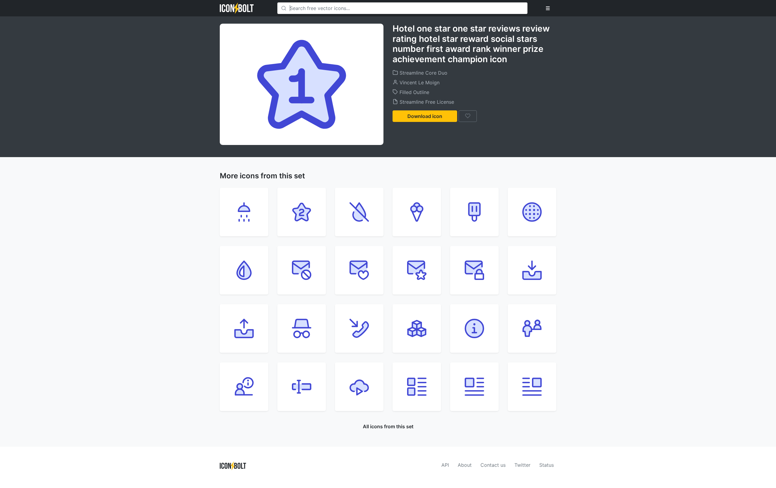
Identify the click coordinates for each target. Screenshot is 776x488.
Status (546, 465)
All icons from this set (388, 426)
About (465, 465)
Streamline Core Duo (422, 73)
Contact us (493, 465)
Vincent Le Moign (419, 82)
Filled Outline (413, 92)
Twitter (522, 465)
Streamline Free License (426, 102)
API (445, 465)
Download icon (424, 116)
